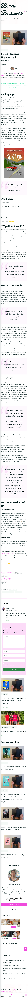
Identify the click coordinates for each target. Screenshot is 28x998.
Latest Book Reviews (14, 904)
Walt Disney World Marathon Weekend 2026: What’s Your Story (13, 961)
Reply (7, 620)
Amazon (10, 217)
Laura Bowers (10, 608)
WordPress (3, 991)
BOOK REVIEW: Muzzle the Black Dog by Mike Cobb (14, 975)
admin (16, 68)
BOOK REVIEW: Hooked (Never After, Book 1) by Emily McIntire (6, 580)
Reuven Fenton (8, 210)
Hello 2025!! (16, 571)
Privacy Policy (8, 991)
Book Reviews (4, 50)
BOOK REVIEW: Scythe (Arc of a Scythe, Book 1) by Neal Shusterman (6, 572)
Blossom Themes (14, 989)
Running (13, 727)
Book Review (13, 589)
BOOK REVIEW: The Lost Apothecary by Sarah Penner (14, 969)
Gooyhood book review (8, 592)
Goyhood (16, 73)
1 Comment (13, 996)
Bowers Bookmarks (11, 10)
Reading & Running (5, 727)
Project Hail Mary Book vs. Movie (11, 965)
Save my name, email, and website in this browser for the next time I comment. (14, 664)
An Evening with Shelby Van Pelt (10, 979)
